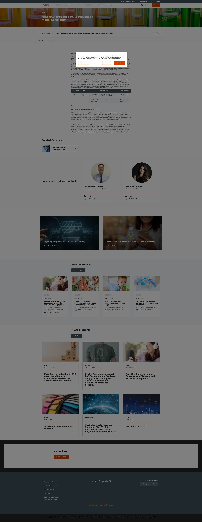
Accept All (119, 63)
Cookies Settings (84, 63)
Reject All (107, 63)
